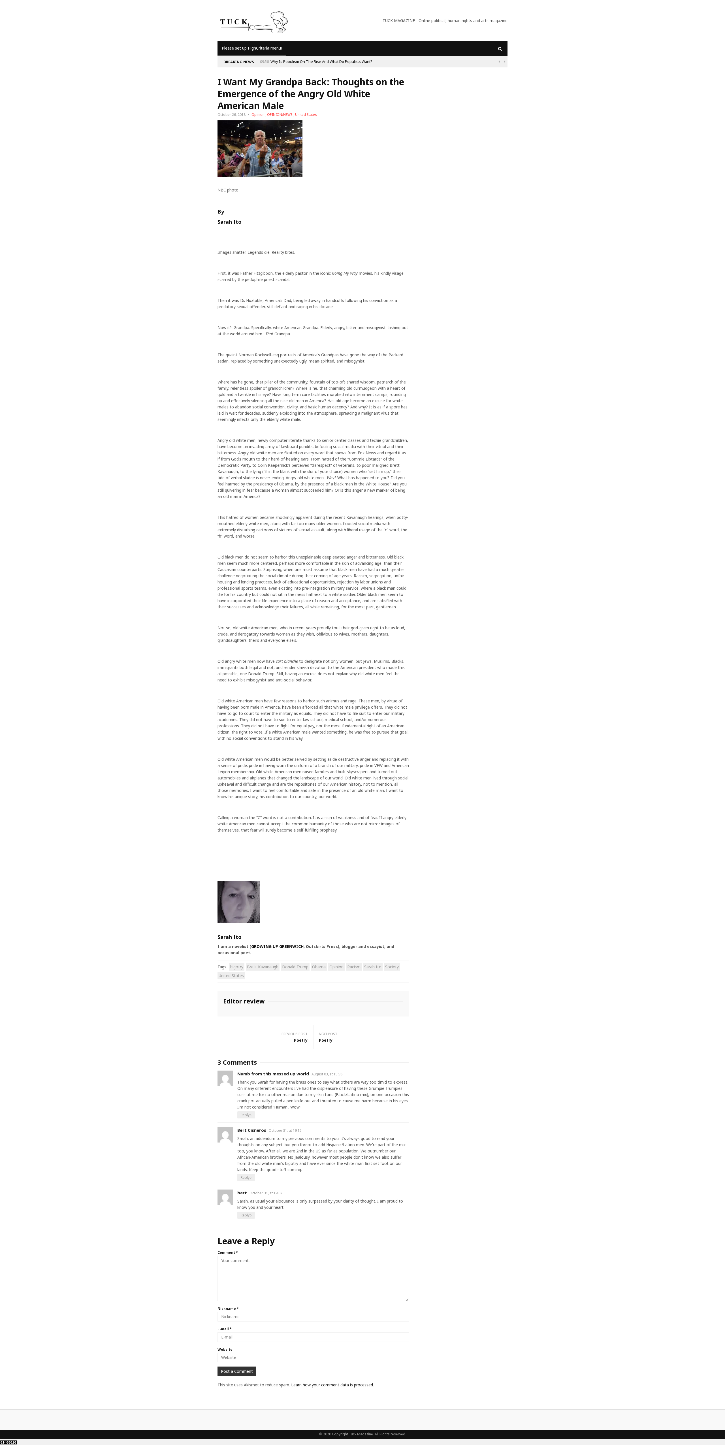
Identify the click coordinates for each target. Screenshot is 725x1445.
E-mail (225, 1329)
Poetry (301, 1040)
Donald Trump (295, 966)
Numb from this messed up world (273, 1074)
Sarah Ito (372, 966)
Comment (228, 1252)
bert (242, 1192)
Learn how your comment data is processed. (332, 1385)
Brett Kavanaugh (262, 966)
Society (392, 966)
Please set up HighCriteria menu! (252, 48)
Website (225, 1349)
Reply (245, 1114)
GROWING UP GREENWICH (277, 946)
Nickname (228, 1308)
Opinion (258, 114)
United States (306, 114)
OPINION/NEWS (280, 114)
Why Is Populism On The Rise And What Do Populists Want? (321, 61)
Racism (354, 966)
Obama (319, 966)
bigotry (236, 966)
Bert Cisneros (251, 1130)
